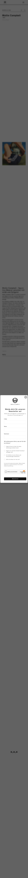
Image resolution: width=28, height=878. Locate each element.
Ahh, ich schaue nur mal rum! (13, 459)
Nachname (6, 433)
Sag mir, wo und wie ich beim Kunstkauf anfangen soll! (15, 451)
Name (5, 426)
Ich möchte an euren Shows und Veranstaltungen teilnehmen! (13, 455)
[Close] (25, 397)
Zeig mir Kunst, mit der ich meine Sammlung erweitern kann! (13, 447)
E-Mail (5, 419)
